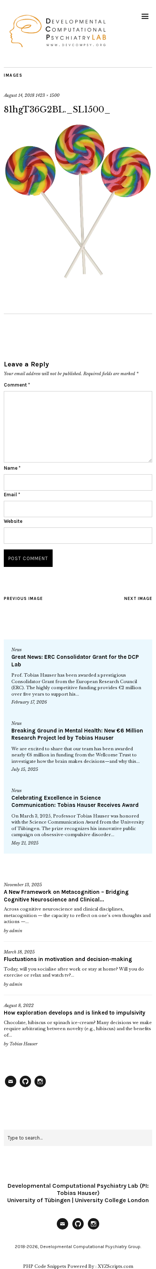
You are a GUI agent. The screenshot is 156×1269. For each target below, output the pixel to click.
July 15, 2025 (24, 769)
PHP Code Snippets (44, 1266)
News (16, 649)
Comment (17, 385)
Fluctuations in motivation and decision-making (68, 959)
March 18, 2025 (19, 952)
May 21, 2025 (25, 843)
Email (12, 494)
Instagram (40, 1086)
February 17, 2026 (29, 702)
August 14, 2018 (19, 95)
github (25, 1086)
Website (13, 521)
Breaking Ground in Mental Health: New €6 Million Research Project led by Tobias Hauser (77, 734)
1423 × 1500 (47, 95)
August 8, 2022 (19, 1005)
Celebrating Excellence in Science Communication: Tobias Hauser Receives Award (75, 801)
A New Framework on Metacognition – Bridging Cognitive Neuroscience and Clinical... (66, 896)
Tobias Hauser (23, 1043)
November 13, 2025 (23, 884)
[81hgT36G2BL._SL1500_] (78, 277)
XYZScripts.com (115, 1266)
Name (12, 468)
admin (15, 930)
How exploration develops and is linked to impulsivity (74, 1012)
